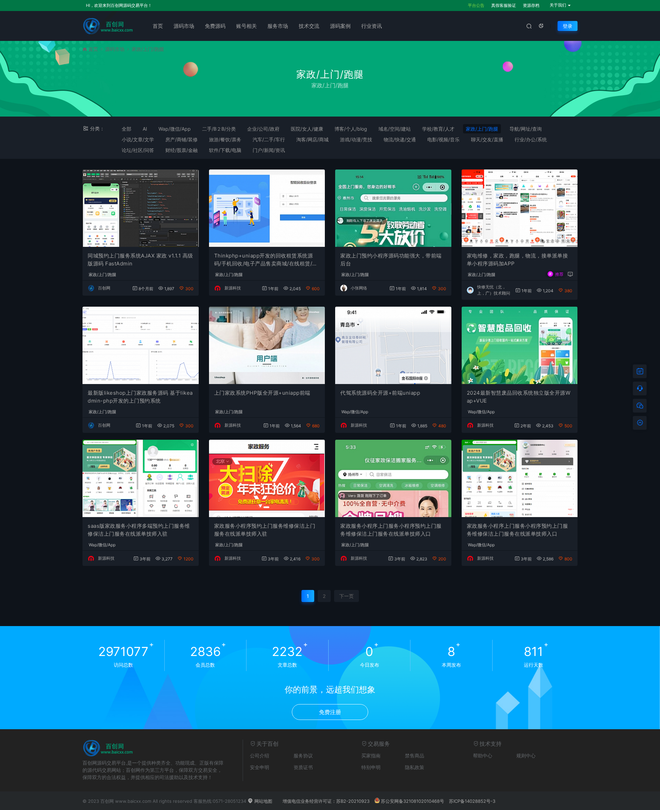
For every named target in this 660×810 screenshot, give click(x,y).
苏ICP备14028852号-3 (472, 801)
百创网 (104, 288)
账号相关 (246, 26)
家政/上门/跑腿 (482, 129)
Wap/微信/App (174, 129)
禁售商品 (414, 755)
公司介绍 (259, 755)
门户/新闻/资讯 (269, 150)
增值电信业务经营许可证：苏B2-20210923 (326, 801)
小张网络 (359, 288)
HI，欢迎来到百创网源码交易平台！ (119, 5)
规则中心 (526, 755)
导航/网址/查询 (525, 129)
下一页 (346, 596)
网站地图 (262, 801)
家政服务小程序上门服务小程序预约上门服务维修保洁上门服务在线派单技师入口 (391, 530)
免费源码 (215, 26)
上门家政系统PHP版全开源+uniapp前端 (262, 393)
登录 (567, 26)
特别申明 (371, 767)
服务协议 (303, 755)
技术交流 (309, 26)
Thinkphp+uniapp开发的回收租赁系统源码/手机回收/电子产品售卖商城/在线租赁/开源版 (266, 259)
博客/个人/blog (350, 129)
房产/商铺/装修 (181, 139)
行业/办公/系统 (531, 139)
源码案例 (340, 26)
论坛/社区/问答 (138, 150)
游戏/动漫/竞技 (356, 139)
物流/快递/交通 (400, 139)
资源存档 (531, 5)
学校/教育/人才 (438, 129)
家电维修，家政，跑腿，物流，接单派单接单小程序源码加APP (517, 259)
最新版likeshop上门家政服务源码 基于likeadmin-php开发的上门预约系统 (140, 397)
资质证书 (303, 767)
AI (145, 129)
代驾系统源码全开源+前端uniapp (380, 393)
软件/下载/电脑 (225, 150)
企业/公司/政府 (263, 129)
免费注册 (330, 712)
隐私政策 (414, 767)
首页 (158, 26)
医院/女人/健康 (307, 129)
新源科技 (232, 288)
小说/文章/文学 (138, 139)
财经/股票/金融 (181, 150)
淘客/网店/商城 (312, 139)
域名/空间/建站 (394, 129)
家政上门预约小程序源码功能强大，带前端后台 (391, 259)
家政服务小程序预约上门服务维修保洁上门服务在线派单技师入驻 (265, 530)
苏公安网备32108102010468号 (412, 801)
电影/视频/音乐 (443, 139)
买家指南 (371, 755)
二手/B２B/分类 (219, 129)
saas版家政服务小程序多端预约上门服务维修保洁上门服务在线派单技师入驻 (139, 530)
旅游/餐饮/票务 (225, 139)
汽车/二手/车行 (269, 139)
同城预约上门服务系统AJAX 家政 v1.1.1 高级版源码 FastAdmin (140, 259)
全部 (126, 129)
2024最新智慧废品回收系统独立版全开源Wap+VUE (519, 397)
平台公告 (476, 5)
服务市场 (277, 26)
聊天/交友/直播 (487, 139)
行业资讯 (371, 26)
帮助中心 (482, 755)
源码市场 (184, 26)
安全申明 (259, 767)
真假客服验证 (503, 5)
